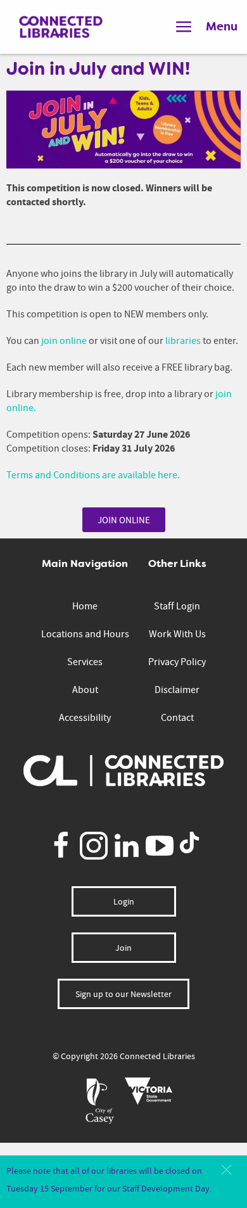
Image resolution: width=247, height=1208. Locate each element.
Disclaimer (177, 689)
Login (123, 901)
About (85, 689)
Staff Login (177, 606)
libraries (183, 340)
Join (123, 947)
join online (64, 340)
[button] (226, 1170)
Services (85, 662)
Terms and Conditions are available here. (93, 475)
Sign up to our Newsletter (123, 994)
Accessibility (85, 717)
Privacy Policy (177, 662)
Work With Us (177, 634)
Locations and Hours (85, 634)
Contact (177, 717)
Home (85, 606)
